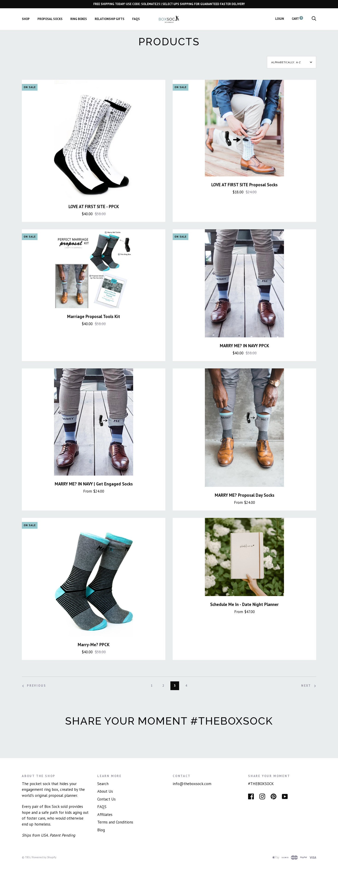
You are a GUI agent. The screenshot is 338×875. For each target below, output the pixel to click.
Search (103, 783)
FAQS (136, 19)
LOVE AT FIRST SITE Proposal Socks (244, 184)
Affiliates (104, 814)
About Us (105, 791)
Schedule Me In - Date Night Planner (244, 604)
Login (279, 19)
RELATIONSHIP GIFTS (109, 19)
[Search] (314, 19)
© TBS (26, 857)
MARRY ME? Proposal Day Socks (244, 495)
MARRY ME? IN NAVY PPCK (244, 345)
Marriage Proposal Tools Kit (93, 316)
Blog (101, 829)
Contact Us (106, 799)
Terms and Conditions (115, 822)
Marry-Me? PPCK (93, 644)
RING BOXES (78, 19)
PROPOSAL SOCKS (50, 19)
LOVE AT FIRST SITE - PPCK (94, 206)
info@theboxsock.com (192, 783)
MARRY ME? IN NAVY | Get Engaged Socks (94, 484)
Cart (297, 19)
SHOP (26, 19)
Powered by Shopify (44, 857)
